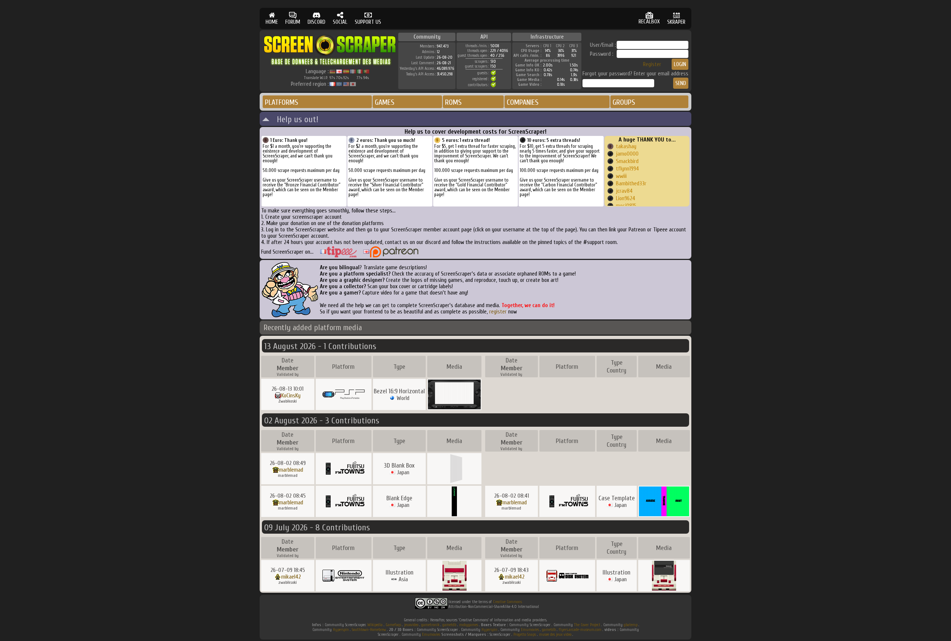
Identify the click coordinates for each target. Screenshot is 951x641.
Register (652, 64)
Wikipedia (375, 624)
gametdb (449, 624)
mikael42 (291, 576)
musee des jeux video (555, 634)
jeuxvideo (411, 624)
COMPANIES (523, 102)
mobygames (468, 624)
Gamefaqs (393, 624)
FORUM (292, 22)
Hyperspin (341, 629)
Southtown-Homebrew (369, 629)
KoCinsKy (291, 395)
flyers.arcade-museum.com (580, 629)
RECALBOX (649, 22)
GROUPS (624, 102)
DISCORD (316, 22)
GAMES (385, 102)
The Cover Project (587, 624)
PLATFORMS (281, 102)
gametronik (430, 624)
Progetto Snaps (524, 634)
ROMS (453, 102)
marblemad (291, 469)
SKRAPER (676, 22)
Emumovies (530, 629)
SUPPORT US (368, 22)
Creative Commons (507, 601)
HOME (272, 22)
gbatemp (630, 624)
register (498, 312)
